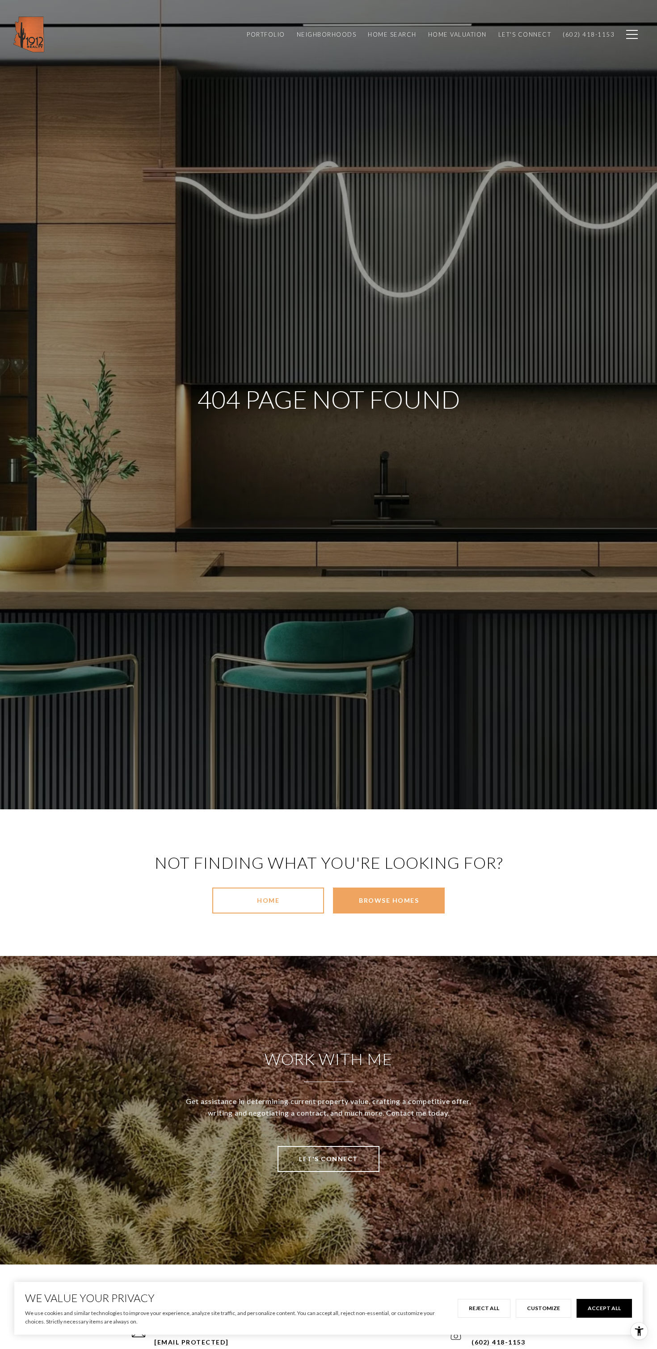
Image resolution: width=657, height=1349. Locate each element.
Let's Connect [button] (328, 1159)
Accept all (604, 1308)
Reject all (484, 1308)
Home (268, 900)
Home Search (392, 34)
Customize (543, 1308)
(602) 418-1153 (498, 1342)
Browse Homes (389, 900)
